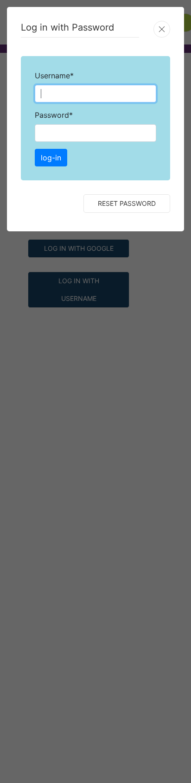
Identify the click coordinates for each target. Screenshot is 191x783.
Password (54, 115)
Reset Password (127, 203)
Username (54, 75)
